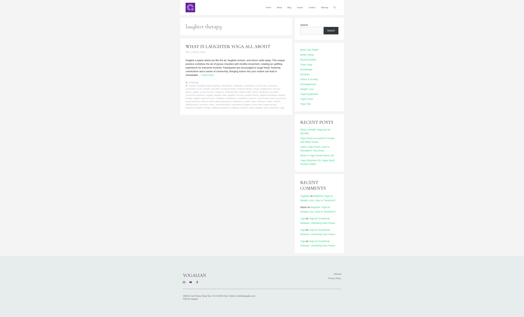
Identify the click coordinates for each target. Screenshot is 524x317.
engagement (265, 89)
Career (300, 7)
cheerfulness (249, 86)
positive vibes (250, 101)
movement (281, 98)
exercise (276, 89)
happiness (219, 92)
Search (304, 25)
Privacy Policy (334, 278)
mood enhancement (266, 98)
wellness (244, 107)
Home (268, 7)
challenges (238, 86)
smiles (212, 104)
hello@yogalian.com (246, 296)
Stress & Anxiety (309, 79)
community (261, 86)
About (279, 7)
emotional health (228, 89)
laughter (209, 95)
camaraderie (226, 86)
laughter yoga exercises (204, 98)
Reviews (304, 74)
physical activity (193, 101)
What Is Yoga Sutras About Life (317, 155)
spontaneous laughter (241, 104)
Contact (311, 7)
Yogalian (304, 196)
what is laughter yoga (258, 107)
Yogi (302, 218)
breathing (216, 86)
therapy (207, 107)
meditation (220, 98)
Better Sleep (307, 54)
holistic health (245, 92)
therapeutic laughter (194, 107)
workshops (274, 107)
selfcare (276, 101)
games (189, 92)
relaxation (261, 101)
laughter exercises (236, 95)
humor (255, 92)
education (215, 89)
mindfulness (231, 98)
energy (256, 89)
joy (271, 92)
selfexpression (192, 104)
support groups (270, 104)
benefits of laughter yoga (200, 86)
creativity (206, 89)
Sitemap (324, 7)
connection (272, 86)
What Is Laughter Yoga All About (228, 46)
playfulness (238, 101)
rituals (269, 101)
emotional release (244, 89)
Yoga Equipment (309, 94)
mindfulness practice (247, 98)
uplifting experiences (221, 107)
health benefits (231, 92)
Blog (289, 7)
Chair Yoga (306, 64)
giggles (196, 92)
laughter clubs (220, 95)
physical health (207, 101)
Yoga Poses (306, 99)
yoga (282, 107)
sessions (204, 104)
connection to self (193, 89)
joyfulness (200, 95)
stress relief (257, 104)
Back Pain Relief (309, 49)
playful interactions (223, 101)
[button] (334, 7)
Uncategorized (308, 84)
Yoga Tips (305, 104)
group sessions (207, 92)
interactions (264, 92)
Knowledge (194, 82)
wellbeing (235, 107)
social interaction (223, 104)
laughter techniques (268, 95)
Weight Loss (307, 89)
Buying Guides (308, 59)
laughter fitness (252, 95)
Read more (208, 75)
